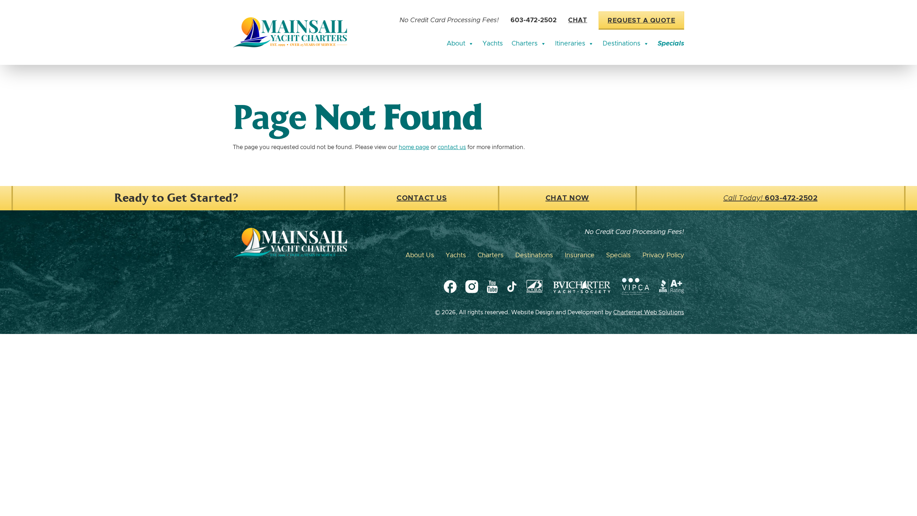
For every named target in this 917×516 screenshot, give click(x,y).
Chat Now (567, 198)
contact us (452, 147)
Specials (671, 43)
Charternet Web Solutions (648, 312)
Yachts (492, 43)
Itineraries (570, 43)
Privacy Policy (663, 255)
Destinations (621, 43)
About (456, 43)
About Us (419, 255)
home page (414, 147)
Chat (577, 20)
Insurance (580, 255)
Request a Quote (641, 21)
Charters (525, 43)
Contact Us (422, 198)
